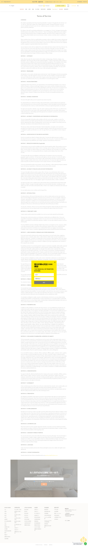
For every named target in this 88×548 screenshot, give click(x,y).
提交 (44, 282)
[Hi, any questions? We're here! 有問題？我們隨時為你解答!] (85, 543)
